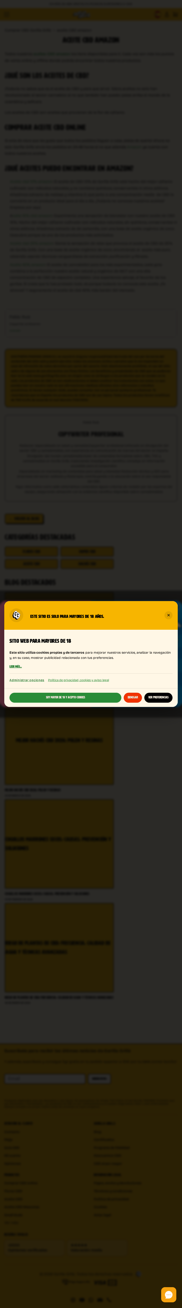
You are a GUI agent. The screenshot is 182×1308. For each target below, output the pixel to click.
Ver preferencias (158, 697)
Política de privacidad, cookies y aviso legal (78, 680)
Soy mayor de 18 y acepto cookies (65, 697)
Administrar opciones (26, 680)
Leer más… (15, 667)
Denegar (133, 697)
